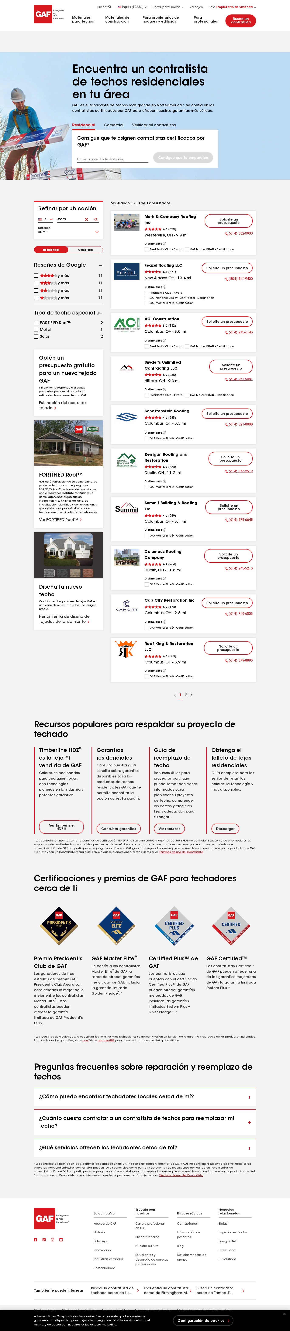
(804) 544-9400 (239, 279)
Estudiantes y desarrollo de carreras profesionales (151, 1260)
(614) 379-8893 (239, 661)
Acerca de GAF (105, 1224)
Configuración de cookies (201, 1321)
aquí (85, 1040)
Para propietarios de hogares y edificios (161, 19)
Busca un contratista (241, 20)
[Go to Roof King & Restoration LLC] (126, 649)
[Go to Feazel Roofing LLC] (126, 271)
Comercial (85, 250)
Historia (99, 1232)
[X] (44, 1240)
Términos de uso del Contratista (181, 852)
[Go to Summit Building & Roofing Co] (126, 508)
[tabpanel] (145, 149)
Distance (44, 228)
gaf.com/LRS (105, 1040)
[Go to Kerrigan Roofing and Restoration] (126, 460)
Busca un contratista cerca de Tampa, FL (215, 1291)
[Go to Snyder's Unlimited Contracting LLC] (126, 368)
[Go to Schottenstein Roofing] (126, 417)
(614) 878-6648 (239, 520)
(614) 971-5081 (239, 380)
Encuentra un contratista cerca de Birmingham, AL (166, 1291)
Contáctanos (187, 1224)
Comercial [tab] (114, 125)
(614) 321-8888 (239, 425)
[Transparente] (86, 218)
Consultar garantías (118, 829)
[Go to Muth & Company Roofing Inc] (126, 222)
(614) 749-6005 (239, 614)
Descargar (225, 829)
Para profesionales (206, 19)
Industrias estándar (108, 1259)
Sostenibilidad (104, 1268)
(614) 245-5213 (239, 569)
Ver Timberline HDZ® (61, 827)
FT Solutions (227, 1259)
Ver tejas (196, 7)
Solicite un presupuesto (229, 221)
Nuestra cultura (147, 1246)
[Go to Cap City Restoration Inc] (126, 606)
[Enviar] (96, 218)
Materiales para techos (83, 19)
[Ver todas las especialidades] (98, 313)
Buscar (102, 7)
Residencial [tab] (83, 125)
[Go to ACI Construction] (126, 324)
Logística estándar (233, 1232)
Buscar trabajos (147, 1237)
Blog (180, 1246)
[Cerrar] (284, 1314)
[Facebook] (35, 1240)
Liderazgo (101, 1241)
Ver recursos (169, 829)
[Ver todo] (164, 243)
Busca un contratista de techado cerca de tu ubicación (112, 1291)
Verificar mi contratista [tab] (154, 125)
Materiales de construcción (117, 19)
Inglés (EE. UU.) (132, 7)
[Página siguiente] (191, 696)
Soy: (231, 7)
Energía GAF (227, 1241)
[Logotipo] (49, 24)
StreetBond (227, 1250)
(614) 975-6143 (239, 333)
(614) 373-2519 (239, 472)
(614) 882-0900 (239, 234)
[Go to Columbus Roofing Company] (126, 557)
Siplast (224, 1224)
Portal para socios (166, 7)
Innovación (102, 1250)
